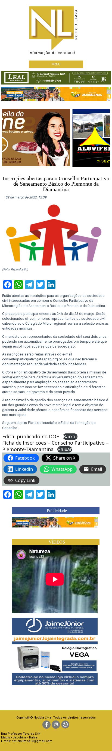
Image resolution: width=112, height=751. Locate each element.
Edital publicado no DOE (30, 436)
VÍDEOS (57, 542)
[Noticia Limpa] (56, 28)
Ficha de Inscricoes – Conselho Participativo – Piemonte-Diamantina (55, 445)
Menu (56, 64)
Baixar (70, 436)
